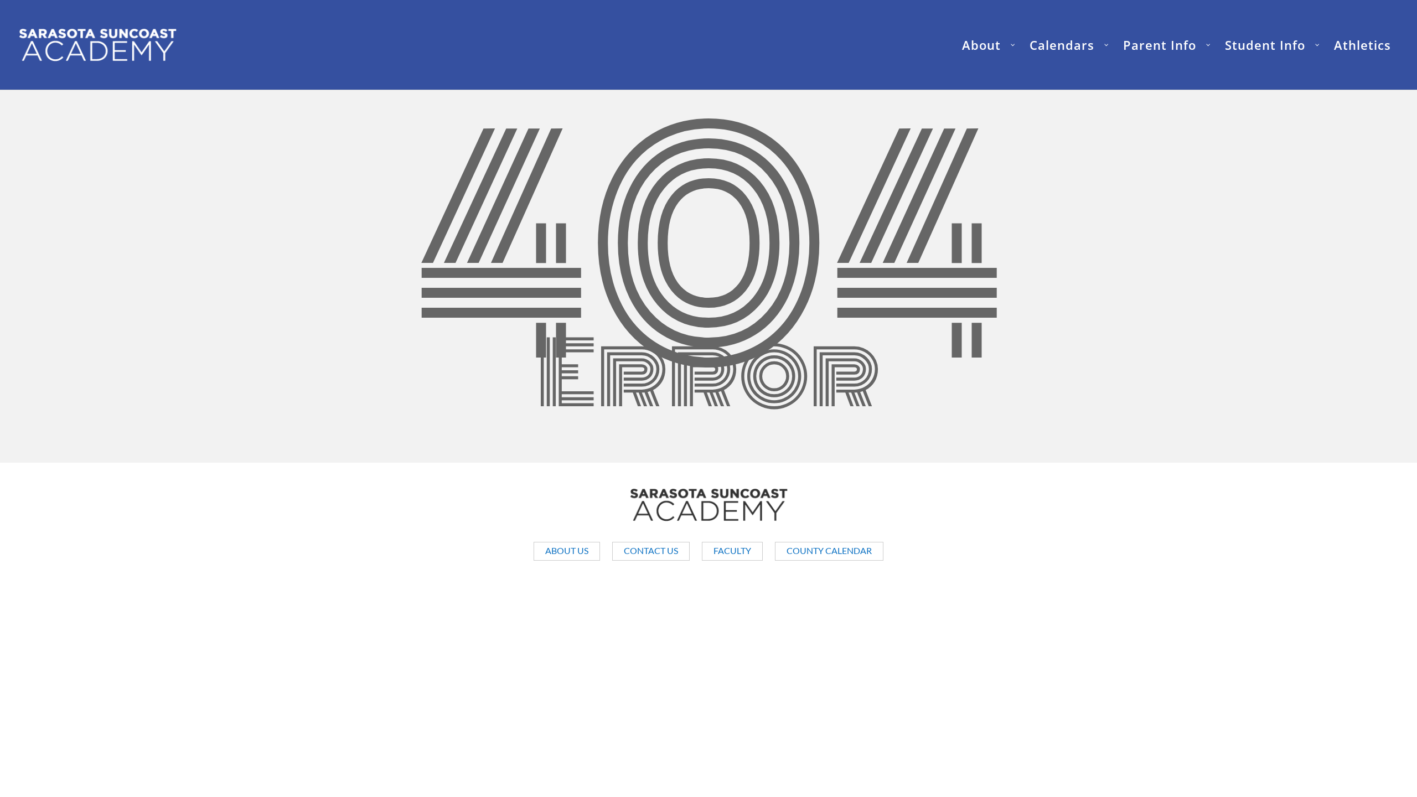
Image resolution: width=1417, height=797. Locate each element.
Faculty (732, 550)
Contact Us (651, 550)
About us (566, 550)
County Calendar (829, 550)
